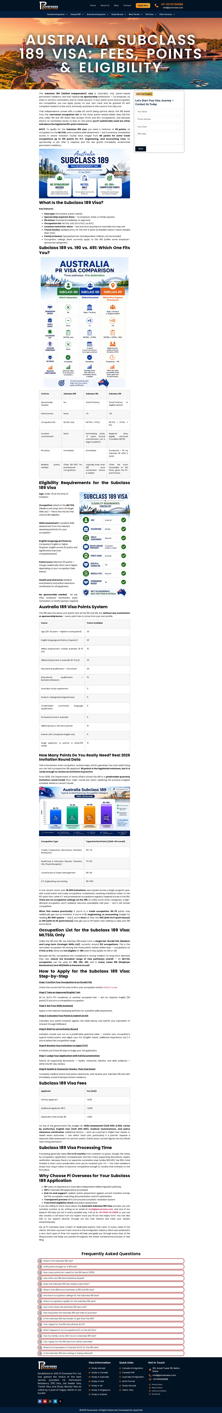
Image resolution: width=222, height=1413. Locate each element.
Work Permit (134, 14)
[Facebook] (40, 1401)
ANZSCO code (110, 987)
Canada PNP (75, 14)
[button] (144, 94)
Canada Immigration (55, 14)
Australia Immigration (96, 14)
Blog (116, 5)
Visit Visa (149, 14)
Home (93, 5)
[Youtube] (45, 1401)
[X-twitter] (60, 1401)
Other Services (165, 14)
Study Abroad (117, 14)
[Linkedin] (55, 1401)
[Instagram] (50, 1401)
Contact (127, 5)
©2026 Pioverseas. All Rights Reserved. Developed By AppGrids (111, 1410)
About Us (105, 5)
